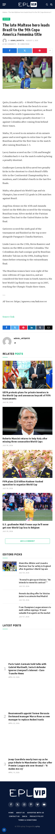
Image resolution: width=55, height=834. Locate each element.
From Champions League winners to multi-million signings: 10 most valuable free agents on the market (35, 610)
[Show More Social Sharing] (50, 50)
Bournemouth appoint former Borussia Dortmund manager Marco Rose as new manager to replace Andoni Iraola (29, 716)
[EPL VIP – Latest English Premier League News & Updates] (27, 4)
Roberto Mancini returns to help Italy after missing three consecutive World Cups (25, 440)
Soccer (6, 19)
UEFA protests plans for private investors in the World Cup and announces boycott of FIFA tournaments (27, 395)
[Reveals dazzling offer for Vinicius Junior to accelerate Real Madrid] (10, 597)
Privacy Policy (37, 816)
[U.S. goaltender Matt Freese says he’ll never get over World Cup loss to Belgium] (27, 507)
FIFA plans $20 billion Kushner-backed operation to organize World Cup (23, 483)
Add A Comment (27, 541)
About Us (20, 813)
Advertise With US (35, 813)
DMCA (24, 816)
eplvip (37, 826)
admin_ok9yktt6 (17, 40)
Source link (8, 316)
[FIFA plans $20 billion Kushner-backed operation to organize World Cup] (27, 464)
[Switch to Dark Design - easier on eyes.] (47, 4)
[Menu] (4, 4)
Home (5, 12)
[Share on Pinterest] (40, 50)
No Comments (10, 44)
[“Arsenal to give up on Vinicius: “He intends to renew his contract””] (10, 583)
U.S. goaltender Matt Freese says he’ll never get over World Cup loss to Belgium (26, 526)
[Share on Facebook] (10, 50)
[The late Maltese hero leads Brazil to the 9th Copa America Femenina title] (27, 72)
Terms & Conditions (27, 820)
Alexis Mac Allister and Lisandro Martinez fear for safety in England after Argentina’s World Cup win (35, 566)
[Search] (51, 4)
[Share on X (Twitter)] (25, 50)
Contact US (14, 816)
